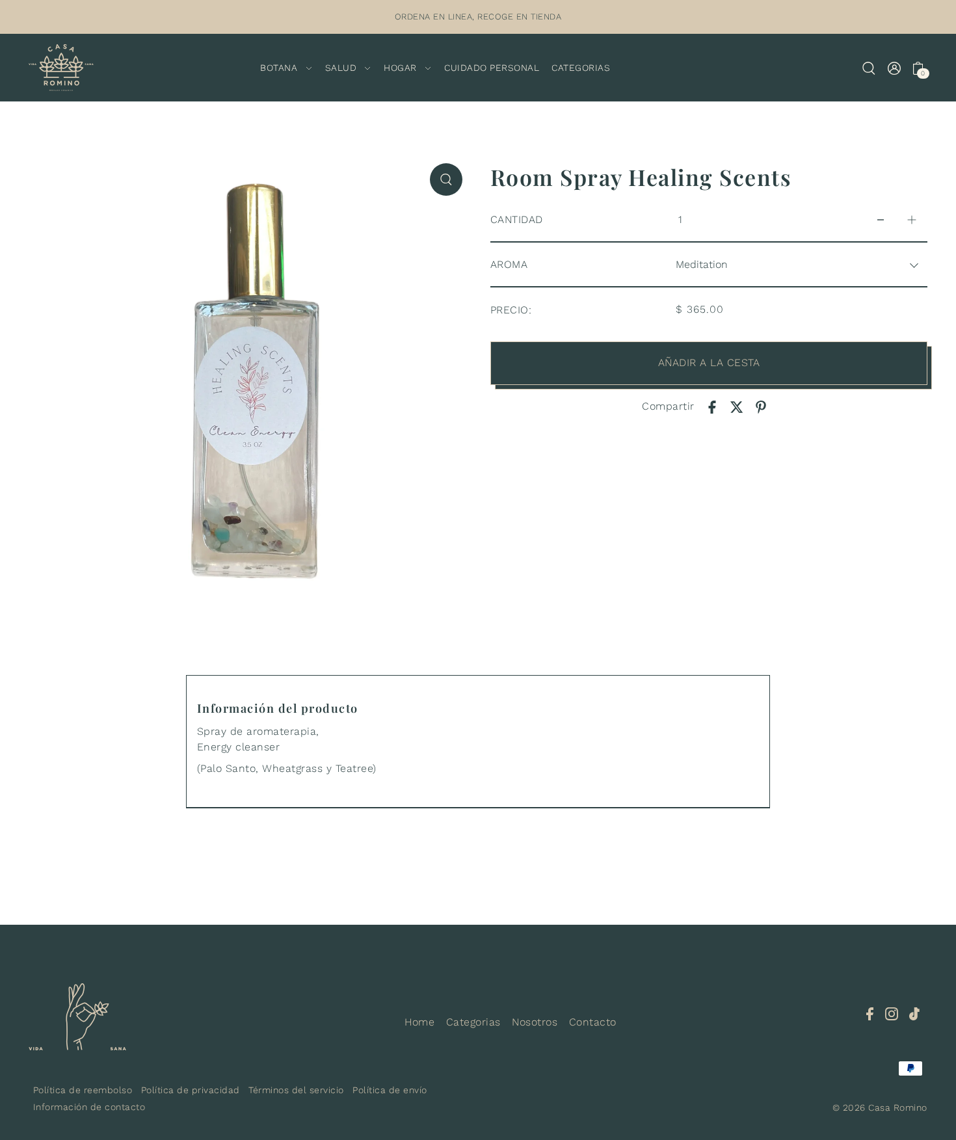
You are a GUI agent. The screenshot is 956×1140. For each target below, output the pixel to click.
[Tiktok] (914, 1013)
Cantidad (516, 219)
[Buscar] (869, 68)
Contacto (593, 1022)
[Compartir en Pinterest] (760, 406)
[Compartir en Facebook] (712, 406)
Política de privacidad (190, 1090)
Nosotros (534, 1022)
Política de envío (389, 1090)
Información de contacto (89, 1107)
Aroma (509, 264)
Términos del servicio (296, 1090)
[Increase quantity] (911, 220)
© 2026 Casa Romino (879, 1107)
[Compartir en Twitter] (736, 406)
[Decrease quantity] (880, 220)
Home (419, 1022)
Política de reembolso (83, 1090)
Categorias (473, 1022)
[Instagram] (891, 1013)
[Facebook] (869, 1013)
